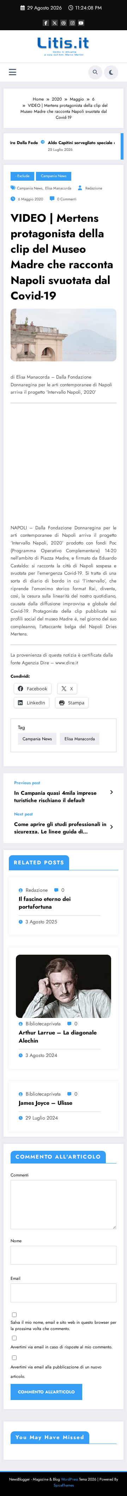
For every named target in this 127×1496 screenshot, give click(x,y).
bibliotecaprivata (43, 1023)
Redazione (93, 188)
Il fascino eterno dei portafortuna (45, 903)
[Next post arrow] (111, 827)
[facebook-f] (46, 23)
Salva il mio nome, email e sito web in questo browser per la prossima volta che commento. (63, 1325)
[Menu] (12, 72)
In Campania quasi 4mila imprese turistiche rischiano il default (55, 796)
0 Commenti (67, 199)
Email (15, 1278)
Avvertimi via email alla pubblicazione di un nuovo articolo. (56, 1372)
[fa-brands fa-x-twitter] (55, 23)
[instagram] (72, 23)
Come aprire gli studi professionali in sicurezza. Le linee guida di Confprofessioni (60, 828)
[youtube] (81, 23)
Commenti (20, 1175)
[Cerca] (95, 72)
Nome (16, 1241)
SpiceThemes (64, 1485)
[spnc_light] (111, 72)
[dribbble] (63, 23)
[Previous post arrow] (111, 792)
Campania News (53, 176)
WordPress (69, 1479)
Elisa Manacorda (58, 188)
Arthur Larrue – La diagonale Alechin (58, 1036)
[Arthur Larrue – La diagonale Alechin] (63, 986)
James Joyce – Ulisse (45, 1103)
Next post (23, 814)
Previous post (27, 782)
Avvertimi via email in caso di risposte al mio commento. (62, 1347)
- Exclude (22, 176)
